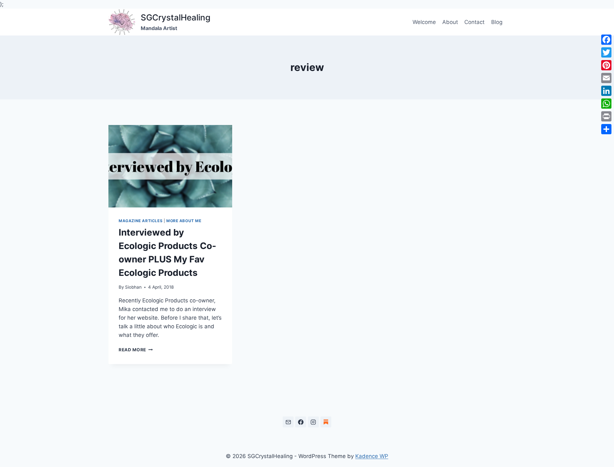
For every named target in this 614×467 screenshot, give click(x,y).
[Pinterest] (606, 65)
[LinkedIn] (606, 90)
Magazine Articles (140, 220)
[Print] (606, 116)
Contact (474, 22)
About (450, 22)
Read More (136, 349)
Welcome (424, 22)
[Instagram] (313, 421)
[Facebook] (300, 421)
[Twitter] (606, 52)
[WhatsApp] (606, 103)
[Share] (606, 129)
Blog (496, 22)
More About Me (183, 220)
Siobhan (133, 287)
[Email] (288, 421)
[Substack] (325, 421)
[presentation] (170, 166)
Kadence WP (371, 456)
